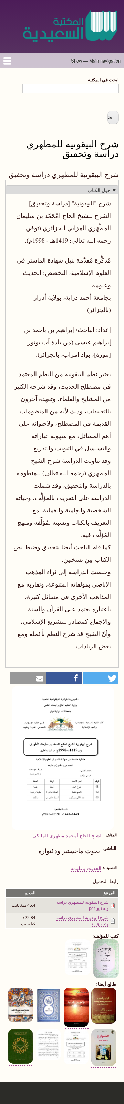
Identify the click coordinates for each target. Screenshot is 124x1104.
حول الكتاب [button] (99, 190)
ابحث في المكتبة (103, 79)
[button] (100, 678)
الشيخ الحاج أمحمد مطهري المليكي (67, 835)
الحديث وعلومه (86, 868)
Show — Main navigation (96, 60)
